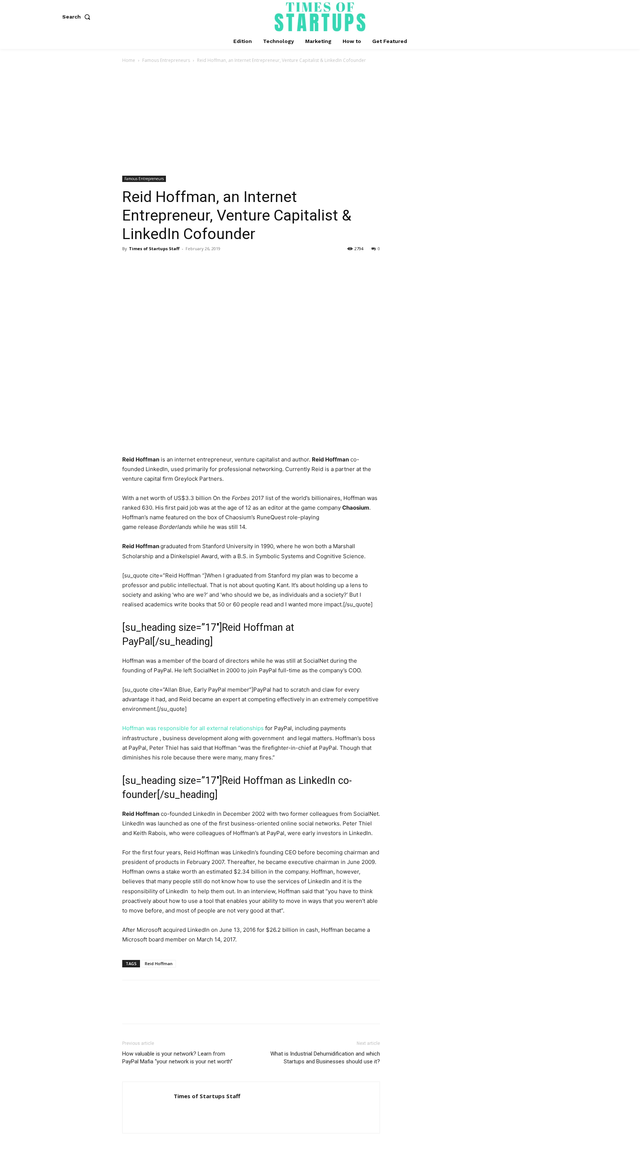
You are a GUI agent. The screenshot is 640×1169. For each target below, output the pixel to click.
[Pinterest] (163, 265)
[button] (77, 16)
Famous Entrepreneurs (166, 60)
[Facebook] (129, 265)
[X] (146, 265)
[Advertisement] (320, 120)
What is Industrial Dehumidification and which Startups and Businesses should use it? (325, 1057)
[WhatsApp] (180, 265)
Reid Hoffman (159, 963)
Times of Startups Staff (154, 248)
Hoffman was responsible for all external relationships (193, 728)
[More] (198, 265)
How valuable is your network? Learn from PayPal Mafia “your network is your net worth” (177, 1057)
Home (128, 60)
